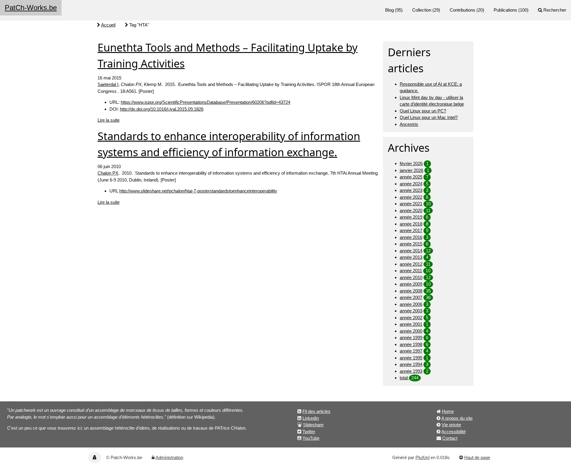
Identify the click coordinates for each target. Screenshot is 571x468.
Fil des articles (316, 411)
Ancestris (409, 124)
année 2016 (411, 237)
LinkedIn (310, 418)
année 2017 (411, 230)
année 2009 (411, 284)
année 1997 (411, 350)
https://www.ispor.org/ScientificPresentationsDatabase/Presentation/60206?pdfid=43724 (205, 102)
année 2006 (411, 304)
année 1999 (411, 337)
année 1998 (411, 344)
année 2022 (411, 197)
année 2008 (411, 290)
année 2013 (411, 257)
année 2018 (411, 223)
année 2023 (411, 190)
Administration (169, 457)
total (404, 377)
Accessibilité (453, 431)
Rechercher (554, 9)
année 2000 (411, 331)
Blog (389, 9)
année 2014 (411, 250)
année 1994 (411, 364)
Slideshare (313, 424)
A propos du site (457, 418)
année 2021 (411, 203)
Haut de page (477, 457)
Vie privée (451, 424)
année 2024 (411, 183)
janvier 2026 (411, 170)
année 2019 (411, 217)
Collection (421, 9)
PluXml (422, 457)
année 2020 (411, 210)
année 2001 (411, 324)
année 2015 (411, 243)
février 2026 (411, 163)
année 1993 (411, 371)
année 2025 (411, 176)
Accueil (108, 24)
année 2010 (411, 277)
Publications (505, 9)
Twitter (308, 431)
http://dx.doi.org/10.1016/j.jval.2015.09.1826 (161, 109)
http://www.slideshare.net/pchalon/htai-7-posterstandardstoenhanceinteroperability (198, 190)
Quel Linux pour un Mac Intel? (429, 117)
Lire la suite (109, 120)
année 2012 (411, 264)
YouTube (310, 438)
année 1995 (411, 357)
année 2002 (411, 317)
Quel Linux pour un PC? (423, 110)
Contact (449, 438)
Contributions (462, 9)
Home (448, 411)
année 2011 (411, 270)
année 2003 (411, 310)
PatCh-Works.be (31, 8)
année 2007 (411, 297)
